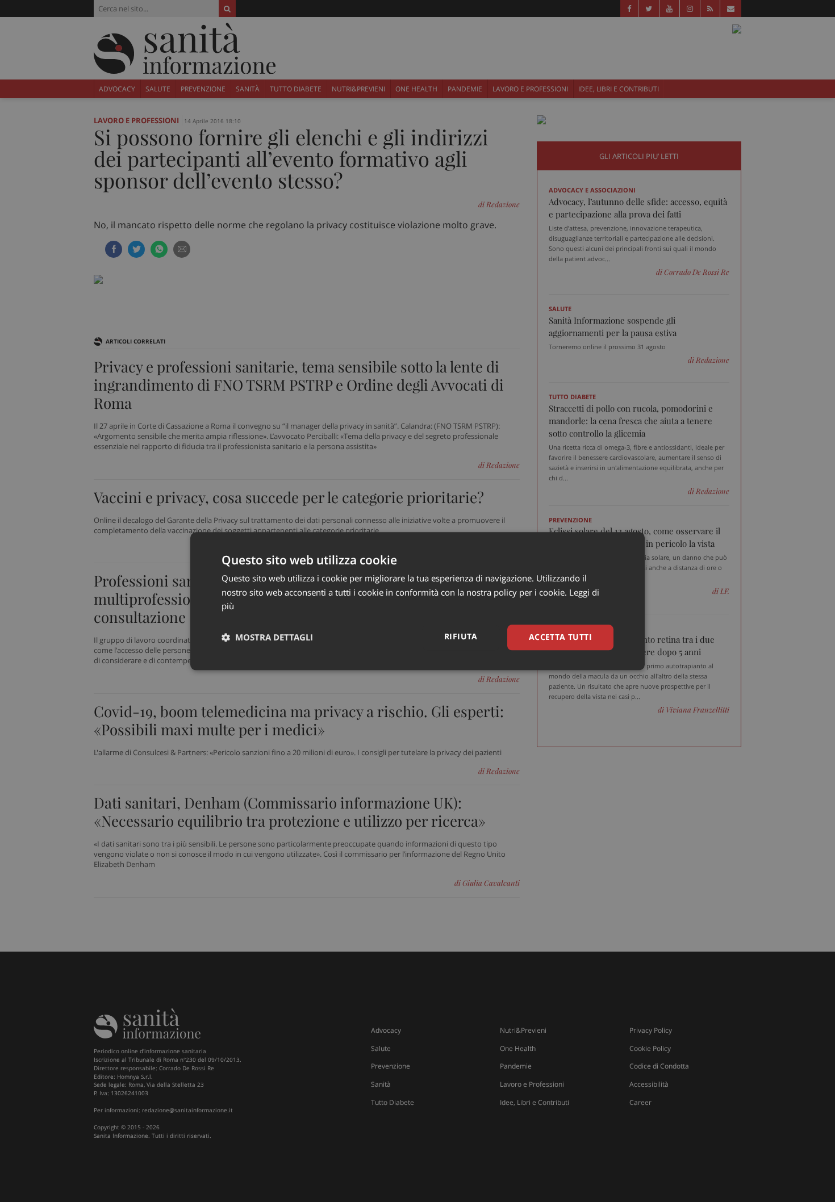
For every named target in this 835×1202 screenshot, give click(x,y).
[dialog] (417, 601)
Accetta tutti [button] (560, 636)
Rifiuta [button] (461, 636)
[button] (267, 637)
